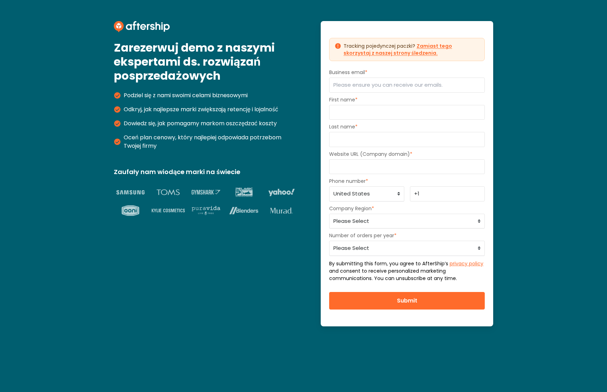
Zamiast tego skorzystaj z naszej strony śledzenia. (398, 49)
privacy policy (466, 263)
